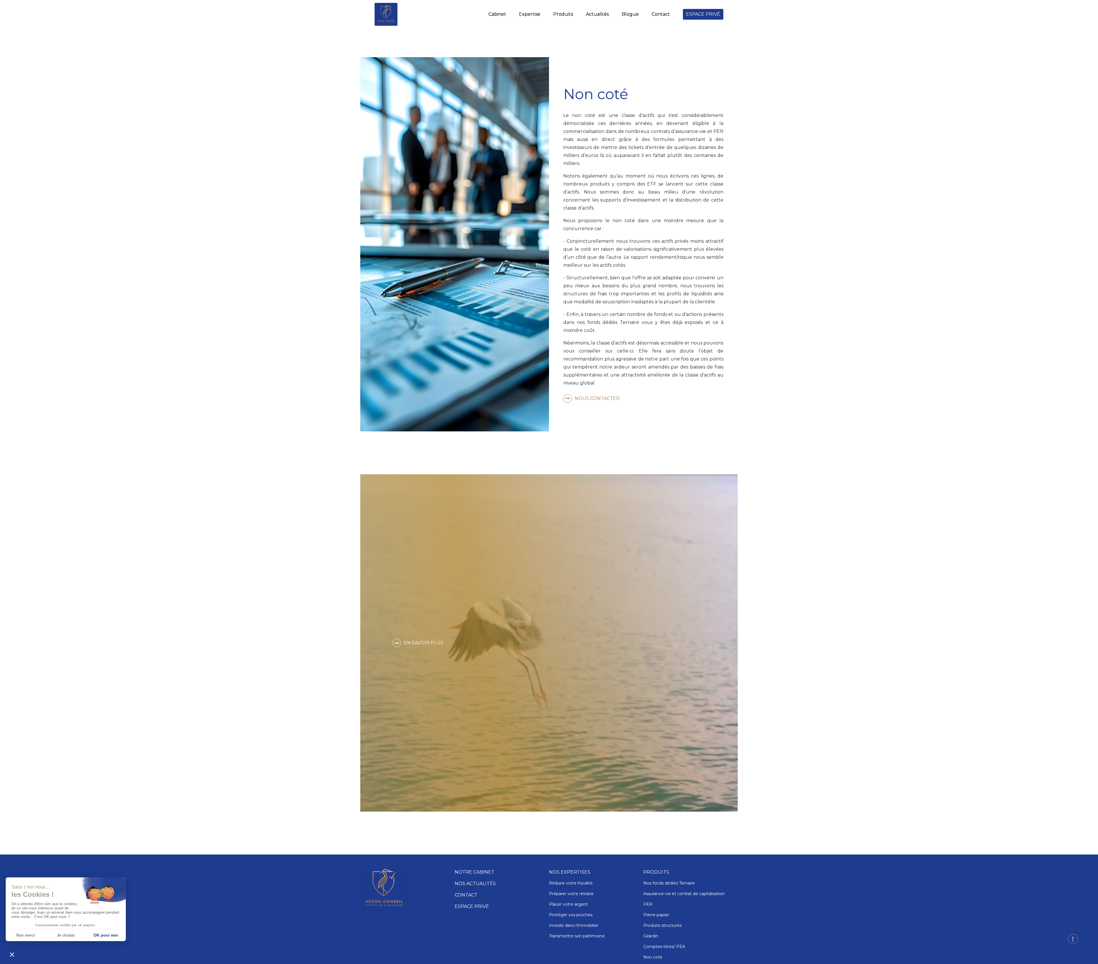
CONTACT (466, 895)
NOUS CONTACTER (597, 398)
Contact (661, 14)
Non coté (652, 957)
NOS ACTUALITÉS (475, 883)
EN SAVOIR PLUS (423, 643)
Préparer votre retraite (571, 893)
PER (648, 904)
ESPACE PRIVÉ (703, 14)
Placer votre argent (568, 904)
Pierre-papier (656, 914)
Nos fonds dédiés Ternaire (669, 883)
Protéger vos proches (570, 914)
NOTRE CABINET (474, 872)
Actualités (597, 14)
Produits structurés (662, 925)
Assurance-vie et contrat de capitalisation (684, 893)
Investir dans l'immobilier (573, 925)
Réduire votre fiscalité (571, 883)
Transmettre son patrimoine (577, 936)
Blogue (630, 14)
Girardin (651, 936)
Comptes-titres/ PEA (664, 946)
